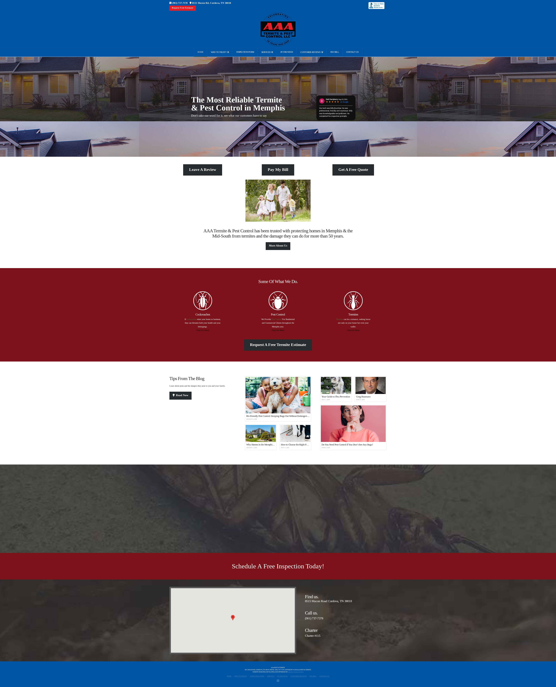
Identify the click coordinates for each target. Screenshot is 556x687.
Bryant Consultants (295, 672)
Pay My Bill (278, 169)
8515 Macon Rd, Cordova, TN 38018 (211, 3)
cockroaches (191, 319)
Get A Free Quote (353, 169)
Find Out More (202, 330)
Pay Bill (313, 676)
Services (271, 676)
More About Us (278, 245)
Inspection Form (257, 676)
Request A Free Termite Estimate (278, 344)
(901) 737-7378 (180, 3)
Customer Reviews (298, 676)
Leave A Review (202, 169)
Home (229, 676)
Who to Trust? (240, 676)
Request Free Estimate (182, 8)
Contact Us (324, 676)
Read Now (182, 395)
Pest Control (276, 319)
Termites (339, 319)
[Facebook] (278, 680)
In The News (282, 676)
